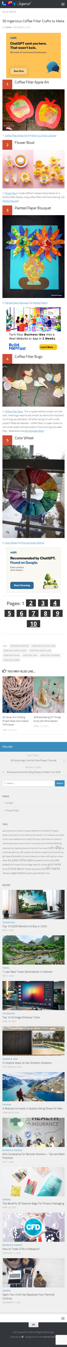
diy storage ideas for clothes (35, 864)
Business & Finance (12, 1150)
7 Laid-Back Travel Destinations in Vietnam (27, 971)
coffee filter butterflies (19, 646)
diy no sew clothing (44, 856)
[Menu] (63, 4)
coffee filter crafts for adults (15, 650)
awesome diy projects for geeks (19, 831)
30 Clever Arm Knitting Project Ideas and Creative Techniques (15, 721)
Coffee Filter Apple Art (16, 135)
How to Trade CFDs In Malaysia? (21, 1249)
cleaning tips (8, 848)
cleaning (57, 843)
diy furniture (55, 852)
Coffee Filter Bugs (14, 411)
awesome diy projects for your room (30, 839)
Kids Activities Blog (33, 431)
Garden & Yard (10, 1059)
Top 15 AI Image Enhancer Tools (21, 1017)
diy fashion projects (40, 852)
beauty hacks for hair (27, 843)
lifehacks (6, 873)
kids (43, 868)
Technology (8, 922)
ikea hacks (36, 869)
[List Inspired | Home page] (21, 4)
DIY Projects (16, 864)
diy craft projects (23, 852)
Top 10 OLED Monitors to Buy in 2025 (24, 926)
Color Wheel (11, 542)
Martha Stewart (10, 201)
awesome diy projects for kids (13, 835)
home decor (16, 869)
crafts (51, 848)
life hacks (53, 868)
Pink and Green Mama (32, 542)
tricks (47, 873)
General (6, 1199)
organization (18, 873)
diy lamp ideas (28, 856)
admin (8, 27)
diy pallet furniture (42, 860)
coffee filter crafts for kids (40, 650)
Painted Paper (40, 302)
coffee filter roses (30, 655)
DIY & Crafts (9, 12)
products (39, 873)
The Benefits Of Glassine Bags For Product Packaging (33, 1203)
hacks (57, 864)
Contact (9, 803)
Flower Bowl (11, 193)
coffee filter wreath (11, 660)
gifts (50, 864)
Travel (6, 968)
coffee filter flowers (12, 655)
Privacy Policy (12, 810)
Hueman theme (50, 1337)
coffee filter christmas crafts (43, 646)
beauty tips (39, 843)
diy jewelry (16, 856)
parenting (30, 873)
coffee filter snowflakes (50, 655)
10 (33, 623)
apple (4, 831)
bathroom (50, 839)
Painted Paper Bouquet (16, 302)
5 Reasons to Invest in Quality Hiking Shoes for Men (32, 1108)
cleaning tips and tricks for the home (30, 848)
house (28, 868)
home (5, 869)
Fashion (6, 1104)
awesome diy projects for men (36, 835)
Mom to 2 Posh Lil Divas (44, 135)
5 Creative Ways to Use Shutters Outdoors (27, 1062)
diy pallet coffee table (20, 860)
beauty (16, 843)
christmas (48, 843)
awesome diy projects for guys (45, 830)
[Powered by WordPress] (22, 1337)
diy (58, 847)
